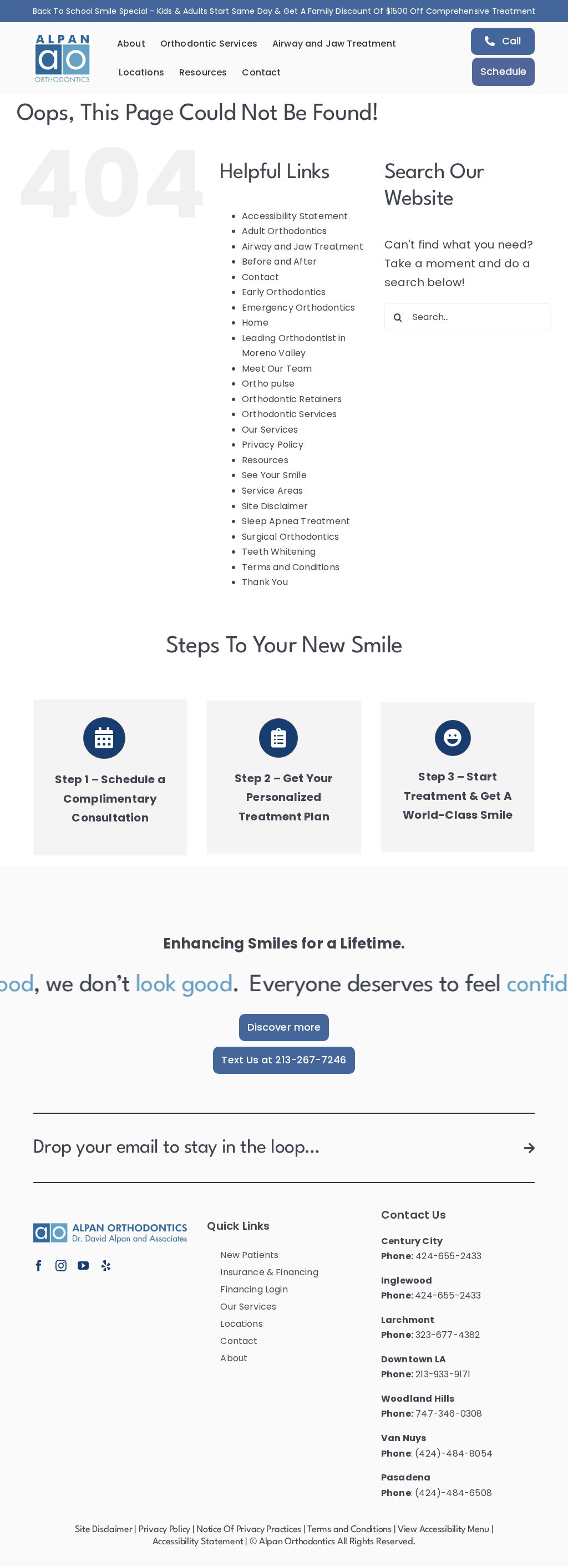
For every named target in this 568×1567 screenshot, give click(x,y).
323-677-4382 (447, 1334)
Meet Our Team (277, 368)
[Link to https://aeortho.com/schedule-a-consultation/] (104, 738)
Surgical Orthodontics (290, 536)
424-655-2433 (448, 1256)
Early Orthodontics (284, 292)
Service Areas (272, 490)
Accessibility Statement (295, 216)
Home (255, 322)
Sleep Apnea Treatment (296, 521)
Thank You (265, 582)
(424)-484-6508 (453, 1493)
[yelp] (105, 1265)
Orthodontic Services (289, 414)
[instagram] (61, 1265)
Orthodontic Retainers (292, 399)
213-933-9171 (442, 1374)
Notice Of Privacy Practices (248, 1529)
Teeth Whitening (279, 551)
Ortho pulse (268, 383)
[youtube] (83, 1265)
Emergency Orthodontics (298, 307)
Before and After (279, 261)
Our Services (270, 429)
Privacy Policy (272, 444)
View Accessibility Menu (443, 1529)
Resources (265, 460)
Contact (260, 277)
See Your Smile (274, 475)
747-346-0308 (448, 1413)
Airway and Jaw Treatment (302, 246)
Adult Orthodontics (284, 231)
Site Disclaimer (275, 506)
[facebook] (38, 1265)
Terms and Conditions (290, 567)
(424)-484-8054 (454, 1453)
